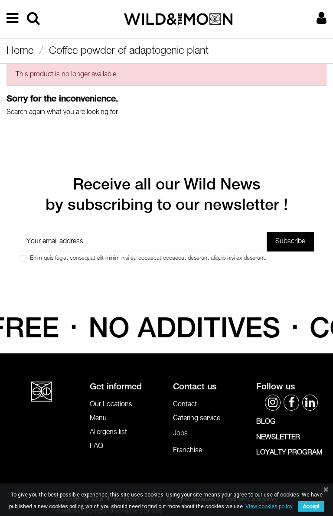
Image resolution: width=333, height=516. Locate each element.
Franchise (187, 450)
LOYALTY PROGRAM (289, 452)
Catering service (196, 418)
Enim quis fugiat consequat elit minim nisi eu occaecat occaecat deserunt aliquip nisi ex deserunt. (148, 258)
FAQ (96, 446)
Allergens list (108, 432)
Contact (185, 404)
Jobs (180, 433)
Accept (311, 506)
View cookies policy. (269, 506)
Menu (98, 418)
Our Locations (111, 404)
